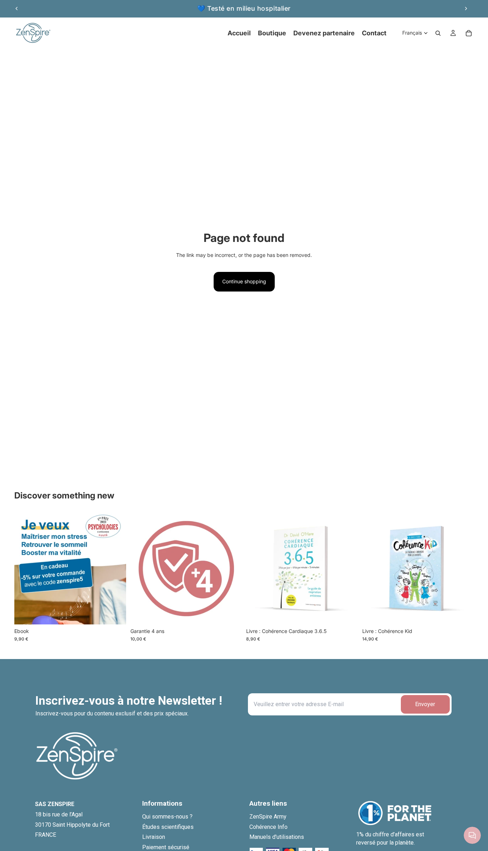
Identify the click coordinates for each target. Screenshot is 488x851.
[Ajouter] (115, 613)
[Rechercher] (438, 33)
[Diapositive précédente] (17, 8)
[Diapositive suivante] (466, 8)
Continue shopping (244, 281)
